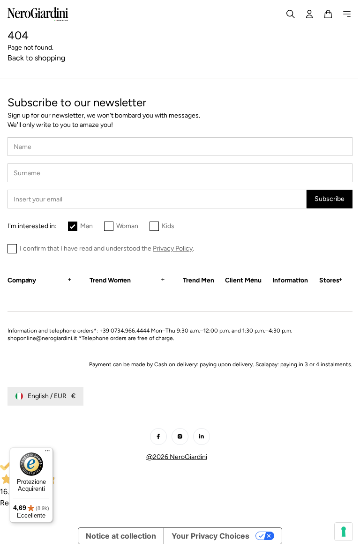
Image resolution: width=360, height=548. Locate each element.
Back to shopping (36, 57)
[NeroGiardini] (38, 14)
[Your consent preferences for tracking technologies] (336, 532)
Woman (127, 226)
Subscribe (330, 199)
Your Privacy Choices (207, 536)
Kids (168, 226)
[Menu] (47, 453)
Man (86, 226)
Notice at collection (117, 536)
